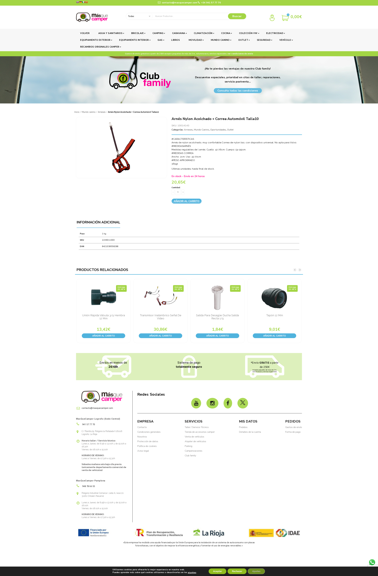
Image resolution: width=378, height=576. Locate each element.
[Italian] (83, 2)
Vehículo (285, 40)
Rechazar (237, 571)
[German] (80, 2)
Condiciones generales (149, 432)
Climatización (203, 33)
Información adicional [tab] (98, 222)
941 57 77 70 (88, 424)
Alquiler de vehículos (195, 441)
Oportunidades (218, 129)
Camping (158, 33)
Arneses (102, 112)
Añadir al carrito (186, 201)
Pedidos (243, 427)
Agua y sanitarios (110, 33)
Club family (190, 455)
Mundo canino (220, 40)
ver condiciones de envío (240, 54)
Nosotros (142, 436)
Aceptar (217, 571)
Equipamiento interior (134, 40)
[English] (77, 2)
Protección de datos (147, 441)
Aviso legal (143, 450)
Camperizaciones (193, 450)
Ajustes (256, 571)
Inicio (76, 112)
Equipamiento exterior (95, 40)
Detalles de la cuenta (250, 432)
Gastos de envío (293, 427)
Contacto (142, 427)
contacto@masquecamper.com (179, 2)
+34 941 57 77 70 (211, 2)
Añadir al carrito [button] (103, 335)
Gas (160, 40)
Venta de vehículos (194, 436)
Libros (175, 40)
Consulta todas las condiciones (237, 90)
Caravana (178, 33)
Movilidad (195, 40)
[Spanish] (86, 2)
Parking (189, 446)
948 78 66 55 (88, 486)
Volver (84, 33)
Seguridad (264, 40)
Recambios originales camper (99, 46)
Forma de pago (293, 432)
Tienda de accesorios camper (200, 432)
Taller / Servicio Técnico (197, 427)
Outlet (243, 40)
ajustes (192, 572)
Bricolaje (137, 33)
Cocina (225, 33)
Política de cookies (147, 446)
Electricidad (274, 33)
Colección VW (248, 33)
